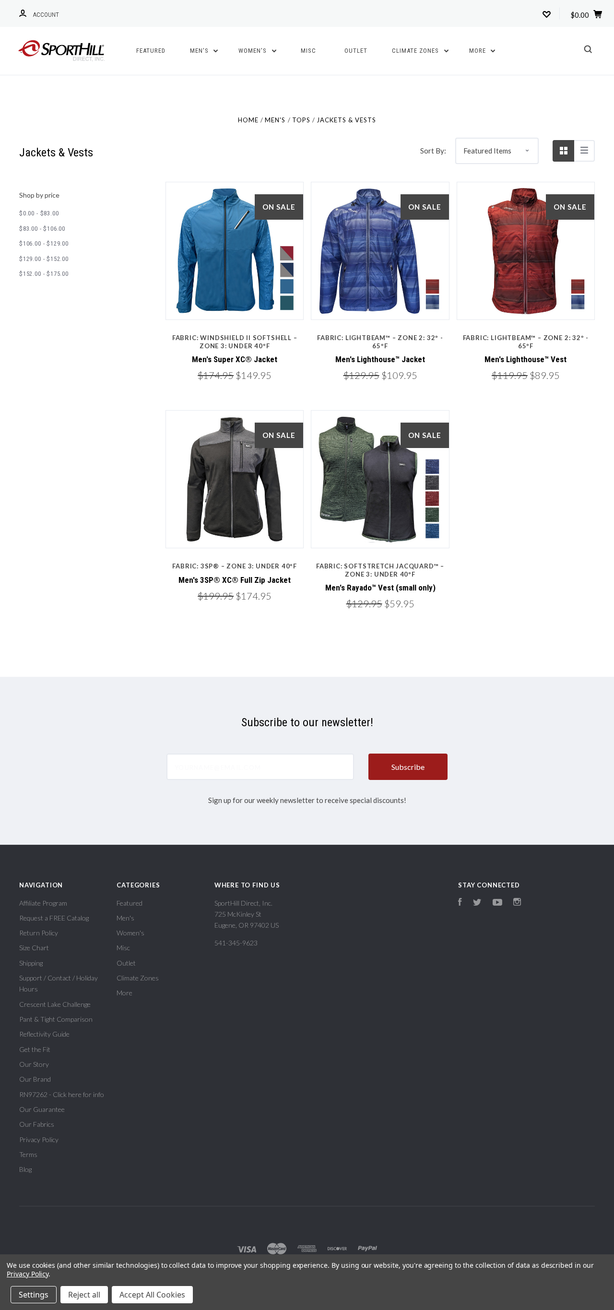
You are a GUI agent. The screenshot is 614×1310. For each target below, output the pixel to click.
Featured (150, 50)
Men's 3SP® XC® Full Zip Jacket (234, 580)
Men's (200, 50)
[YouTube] (497, 903)
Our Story (34, 1064)
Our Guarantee (42, 1109)
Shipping (31, 963)
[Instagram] (517, 903)
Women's (253, 50)
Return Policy (38, 933)
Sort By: (433, 150)
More (478, 50)
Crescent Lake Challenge (55, 1004)
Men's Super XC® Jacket (234, 359)
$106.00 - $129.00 (44, 243)
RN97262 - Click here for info (61, 1094)
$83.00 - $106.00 (42, 228)
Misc (308, 50)
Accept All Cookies (152, 1294)
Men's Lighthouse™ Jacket (380, 359)
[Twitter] (477, 903)
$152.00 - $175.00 (44, 273)
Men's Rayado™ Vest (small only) (380, 587)
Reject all (84, 1294)
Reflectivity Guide (44, 1034)
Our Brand (35, 1079)
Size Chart (34, 948)
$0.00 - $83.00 (39, 213)
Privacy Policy (39, 1139)
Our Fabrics (36, 1124)
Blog (25, 1169)
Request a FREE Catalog (54, 918)
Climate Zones (416, 50)
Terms (28, 1154)
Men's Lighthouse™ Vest (525, 359)
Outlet (355, 50)
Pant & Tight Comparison (56, 1019)
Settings (33, 1294)
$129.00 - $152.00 (44, 258)
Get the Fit (34, 1049)
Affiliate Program (43, 903)
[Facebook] (460, 903)
